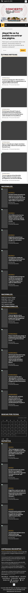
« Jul (2, 439)
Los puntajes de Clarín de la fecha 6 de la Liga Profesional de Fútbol (16, 534)
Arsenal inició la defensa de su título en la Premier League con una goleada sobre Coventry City (16, 514)
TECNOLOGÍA (14, 578)
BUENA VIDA (6, 580)
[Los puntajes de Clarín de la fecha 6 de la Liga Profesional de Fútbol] (4, 534)
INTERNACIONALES (6, 77)
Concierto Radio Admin (15, 84)
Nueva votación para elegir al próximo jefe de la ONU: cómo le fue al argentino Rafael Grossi (13, 145)
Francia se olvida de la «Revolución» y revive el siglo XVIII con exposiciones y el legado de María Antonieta (14, 81)
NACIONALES (11, 192)
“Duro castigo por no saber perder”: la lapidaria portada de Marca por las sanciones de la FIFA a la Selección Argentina (16, 452)
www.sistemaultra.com (8, 589)
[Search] (26, 25)
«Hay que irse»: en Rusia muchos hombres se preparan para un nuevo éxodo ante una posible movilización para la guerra (16, 399)
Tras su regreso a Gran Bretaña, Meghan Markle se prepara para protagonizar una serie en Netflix (12, 177)
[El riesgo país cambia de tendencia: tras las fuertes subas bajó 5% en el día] (4, 259)
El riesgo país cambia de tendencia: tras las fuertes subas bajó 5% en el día (16, 259)
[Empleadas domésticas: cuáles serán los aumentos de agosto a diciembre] (4, 239)
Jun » (7, 439)
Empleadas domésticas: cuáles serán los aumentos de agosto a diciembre (16, 238)
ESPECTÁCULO (6, 578)
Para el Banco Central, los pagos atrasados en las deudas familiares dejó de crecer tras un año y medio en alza (16, 218)
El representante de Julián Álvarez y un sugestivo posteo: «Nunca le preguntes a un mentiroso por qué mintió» (17, 472)
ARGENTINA (22, 578)
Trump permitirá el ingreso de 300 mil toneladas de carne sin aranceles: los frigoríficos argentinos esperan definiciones (16, 279)
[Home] (3, 25)
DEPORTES (10, 447)
